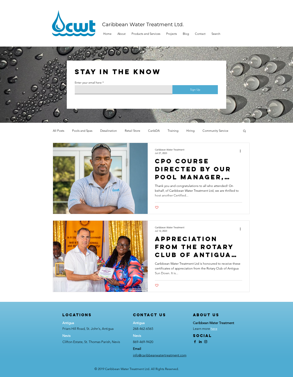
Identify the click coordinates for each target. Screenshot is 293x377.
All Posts (58, 131)
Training (173, 131)
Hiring (190, 131)
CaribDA (154, 131)
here (214, 329)
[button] (146, 34)
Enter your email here (88, 82)
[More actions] (241, 151)
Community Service (215, 131)
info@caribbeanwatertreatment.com (159, 355)
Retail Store (132, 131)
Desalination (108, 131)
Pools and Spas (82, 131)
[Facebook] (195, 342)
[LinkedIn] (200, 342)
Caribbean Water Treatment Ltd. (143, 24)
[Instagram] (206, 342)
